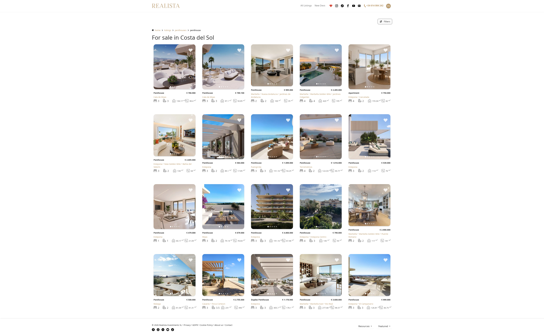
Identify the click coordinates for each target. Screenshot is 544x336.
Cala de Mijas (160, 97)
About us (218, 325)
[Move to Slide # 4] (178, 86)
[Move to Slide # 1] (172, 86)
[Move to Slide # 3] (176, 86)
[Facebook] (348, 6)
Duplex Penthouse (260, 299)
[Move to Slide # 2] (174, 86)
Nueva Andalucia (270, 94)
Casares (206, 303)
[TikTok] (172, 329)
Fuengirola (256, 167)
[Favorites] (331, 6)
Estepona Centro (318, 237)
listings (167, 30)
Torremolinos (306, 167)
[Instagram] (336, 6)
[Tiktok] (342, 6)
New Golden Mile (172, 164)
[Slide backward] (160, 66)
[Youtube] (353, 6)
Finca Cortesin (218, 303)
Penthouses (180, 30)
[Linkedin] (163, 329)
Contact (228, 325)
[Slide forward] (189, 66)
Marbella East (316, 303)
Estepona (352, 97)
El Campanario (366, 303)
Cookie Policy (206, 325)
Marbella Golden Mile (320, 94)
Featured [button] (383, 326)
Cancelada (364, 97)
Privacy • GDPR (191, 325)
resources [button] (364, 326)
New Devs (320, 5)
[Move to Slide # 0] (170, 86)
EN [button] (388, 6)
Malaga (157, 303)
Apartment (353, 93)
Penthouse (159, 93)
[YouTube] (167, 329)
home (157, 30)
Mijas (204, 237)
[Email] (359, 6)
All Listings (306, 5)
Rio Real (329, 303)
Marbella (255, 94)
